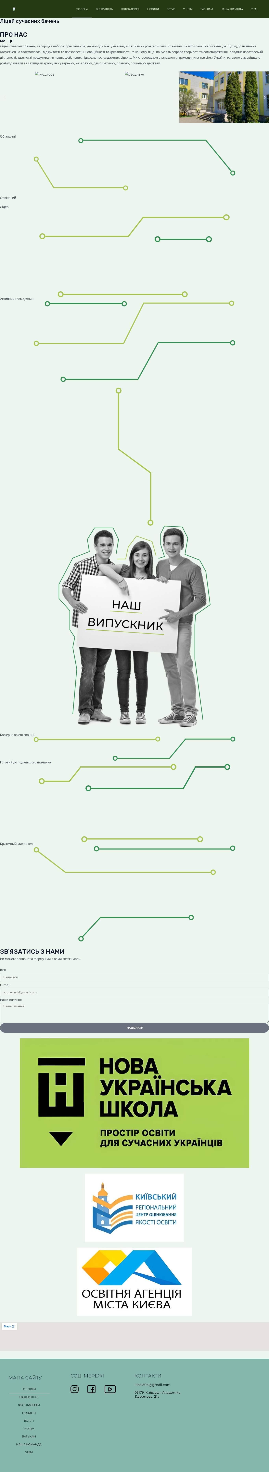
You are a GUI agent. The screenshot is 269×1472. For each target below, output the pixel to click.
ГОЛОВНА (82, 9)
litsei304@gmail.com (152, 1385)
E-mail (5, 985)
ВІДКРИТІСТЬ (104, 9)
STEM (254, 9)
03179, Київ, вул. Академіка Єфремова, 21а (157, 1394)
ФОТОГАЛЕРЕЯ (130, 9)
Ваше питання (11, 1000)
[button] (4, 97)
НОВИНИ (153, 9)
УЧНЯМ (188, 9)
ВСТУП (171, 9)
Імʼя (3, 970)
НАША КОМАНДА (232, 9)
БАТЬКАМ (206, 9)
